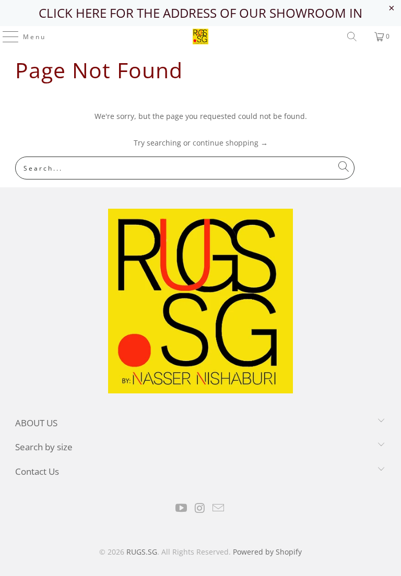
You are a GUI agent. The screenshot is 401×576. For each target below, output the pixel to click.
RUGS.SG (141, 552)
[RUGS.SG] (200, 36)
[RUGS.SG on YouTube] (181, 508)
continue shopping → (230, 143)
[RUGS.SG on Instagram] (200, 508)
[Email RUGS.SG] (219, 508)
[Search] (352, 36)
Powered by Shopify (267, 552)
